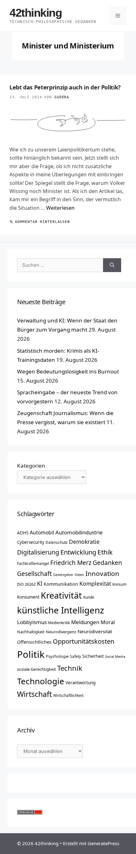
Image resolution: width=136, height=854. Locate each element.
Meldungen (85, 622)
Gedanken (107, 562)
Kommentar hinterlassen (42, 222)
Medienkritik (59, 622)
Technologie (40, 681)
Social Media (115, 656)
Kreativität (61, 595)
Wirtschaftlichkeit (68, 695)
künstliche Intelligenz (60, 610)
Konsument (28, 597)
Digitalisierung (38, 552)
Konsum (119, 584)
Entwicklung (78, 552)
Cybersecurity (30, 542)
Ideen (79, 574)
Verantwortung (80, 683)
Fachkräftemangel (33, 563)
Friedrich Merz (70, 562)
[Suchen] (112, 265)
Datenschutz (57, 542)
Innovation (102, 573)
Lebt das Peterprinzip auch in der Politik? (65, 87)
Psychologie (57, 656)
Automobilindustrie (79, 532)
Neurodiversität (94, 631)
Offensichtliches (34, 642)
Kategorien (31, 465)
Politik (31, 654)
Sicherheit (93, 656)
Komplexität (95, 583)
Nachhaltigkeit (31, 632)
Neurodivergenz (61, 632)
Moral (108, 622)
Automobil (42, 532)
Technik (69, 668)
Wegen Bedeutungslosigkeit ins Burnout (68, 371)
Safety (75, 656)
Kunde (88, 597)
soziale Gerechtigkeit (36, 669)
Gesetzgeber (63, 574)
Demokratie (84, 541)
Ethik (105, 552)
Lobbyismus (32, 622)
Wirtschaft (34, 694)
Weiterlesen (60, 207)
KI (39, 583)
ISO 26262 (26, 584)
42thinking (35, 12)
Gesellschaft (34, 573)
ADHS (22, 533)
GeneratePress (103, 843)
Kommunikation (61, 584)
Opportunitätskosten (83, 641)
